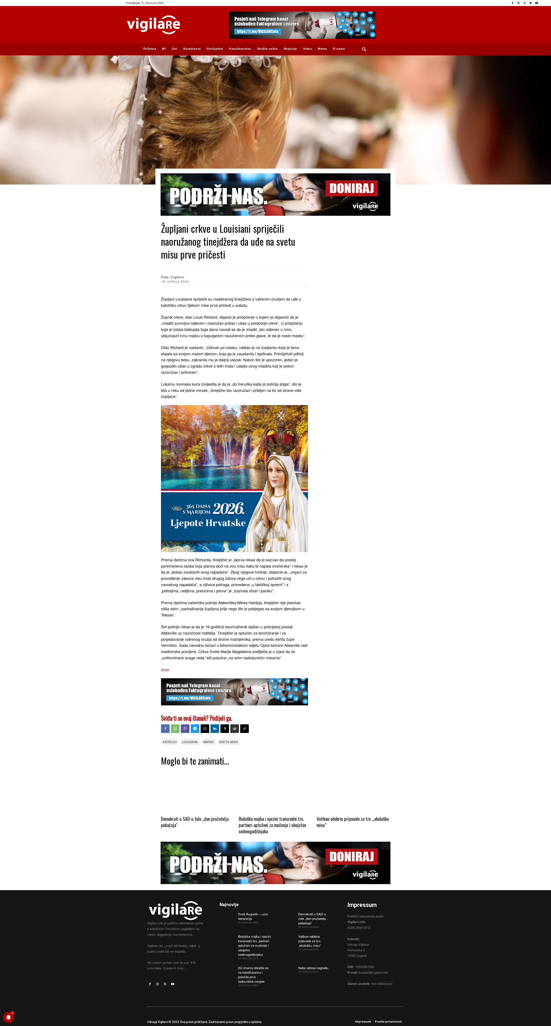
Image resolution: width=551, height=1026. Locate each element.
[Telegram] (195, 728)
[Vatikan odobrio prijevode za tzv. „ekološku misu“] (353, 790)
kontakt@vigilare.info (373, 972)
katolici (170, 742)
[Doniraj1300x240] (275, 219)
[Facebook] (512, 3)
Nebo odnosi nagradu (313, 967)
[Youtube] (536, 3)
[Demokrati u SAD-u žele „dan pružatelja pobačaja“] (197, 790)
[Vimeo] (530, 3)
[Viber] (185, 728)
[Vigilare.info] (172, 24)
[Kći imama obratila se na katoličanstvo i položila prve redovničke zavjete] (227, 970)
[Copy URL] (244, 728)
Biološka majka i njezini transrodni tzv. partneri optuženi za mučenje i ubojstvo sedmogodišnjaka (272, 824)
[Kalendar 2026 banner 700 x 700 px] (234, 478)
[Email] (205, 728)
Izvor (165, 669)
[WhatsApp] (175, 728)
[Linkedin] (214, 728)
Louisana (190, 742)
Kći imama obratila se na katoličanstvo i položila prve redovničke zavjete (253, 974)
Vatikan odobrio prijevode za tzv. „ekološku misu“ (353, 821)
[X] (524, 3)
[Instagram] (518, 3)
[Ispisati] (234, 728)
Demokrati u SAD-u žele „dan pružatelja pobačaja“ (195, 821)
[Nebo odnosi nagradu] (287, 970)
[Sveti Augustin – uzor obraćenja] (227, 917)
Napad (208, 742)
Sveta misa (228, 742)
